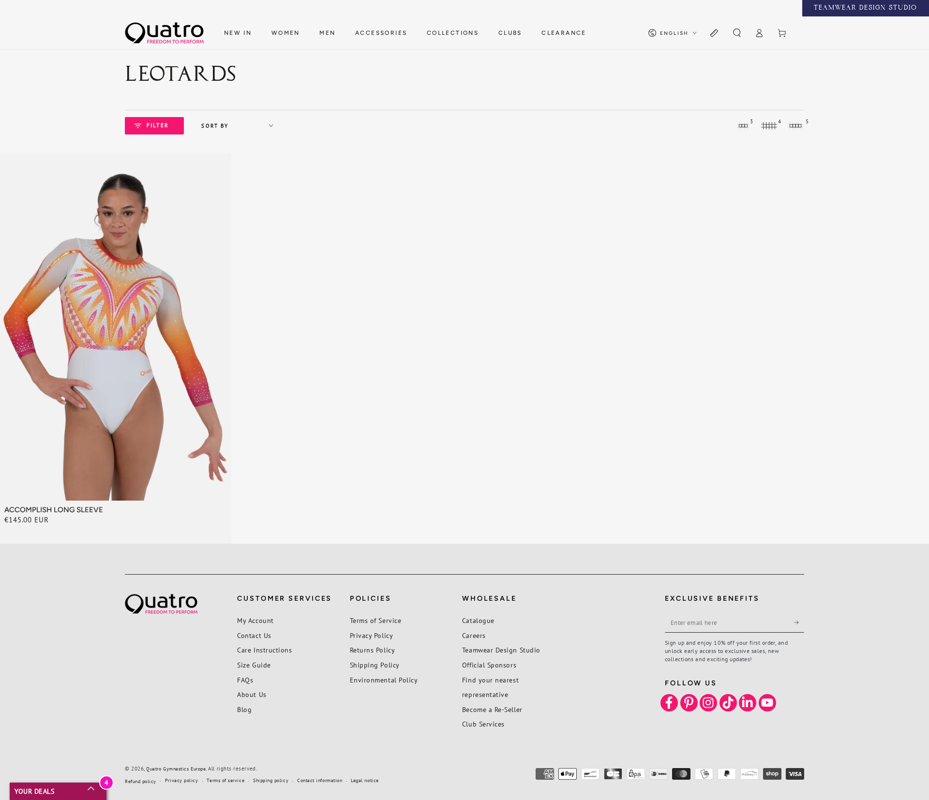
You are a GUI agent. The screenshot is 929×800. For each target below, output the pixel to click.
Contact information (319, 780)
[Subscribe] (799, 622)
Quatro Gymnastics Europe (176, 769)
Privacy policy (181, 780)
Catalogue (478, 620)
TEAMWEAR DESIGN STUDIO (865, 8)
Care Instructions (264, 649)
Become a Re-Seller (492, 709)
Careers (474, 635)
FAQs (245, 679)
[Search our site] (736, 33)
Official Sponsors (489, 664)
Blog (244, 709)
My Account (255, 620)
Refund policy (140, 781)
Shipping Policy (375, 664)
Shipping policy (270, 780)
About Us (251, 694)
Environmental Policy (384, 679)
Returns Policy (372, 649)
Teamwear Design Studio (501, 649)
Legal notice (364, 780)
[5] (795, 125)
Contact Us (254, 635)
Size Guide (253, 664)
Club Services (483, 723)
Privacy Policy (371, 635)
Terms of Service (376, 620)
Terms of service (225, 780)
